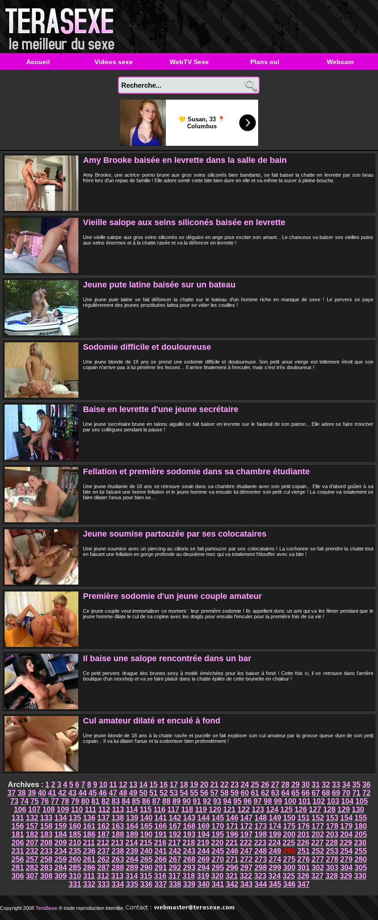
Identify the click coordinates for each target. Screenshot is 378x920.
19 (194, 785)
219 (203, 843)
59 (234, 793)
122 (243, 809)
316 (160, 876)
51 (153, 793)
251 (303, 851)
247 (246, 851)
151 (303, 818)
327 (317, 876)
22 (224, 785)
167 (175, 826)
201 (303, 834)
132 (32, 818)
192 (175, 834)
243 (189, 851)
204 (346, 834)
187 (103, 834)
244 (203, 851)
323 (260, 876)
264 (132, 859)
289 (132, 868)
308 (46, 876)
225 (289, 843)
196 (232, 834)
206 (18, 843)
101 (304, 801)
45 (93, 793)
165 (146, 826)
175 (289, 826)
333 (103, 884)
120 (215, 809)
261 (89, 859)
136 (89, 818)
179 (346, 826)
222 (246, 843)
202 (318, 834)
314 (131, 876)
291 (160, 868)
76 (45, 801)
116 (159, 809)
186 (89, 834)
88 (166, 801)
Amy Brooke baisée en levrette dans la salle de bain (185, 160)
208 (46, 843)
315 (146, 876)
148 (260, 818)
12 (123, 785)
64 (285, 793)
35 (356, 785)
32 (326, 785)
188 (118, 834)
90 (187, 801)
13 (133, 785)
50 (143, 793)
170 (218, 826)
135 (75, 818)
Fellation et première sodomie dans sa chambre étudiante (196, 471)
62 (265, 793)
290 (146, 868)
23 (234, 785)
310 (75, 876)
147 (246, 818)
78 (65, 801)
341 (218, 884)
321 (231, 876)
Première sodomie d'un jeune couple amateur (172, 596)
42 (62, 793)
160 (75, 826)
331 (75, 884)
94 (227, 801)
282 (32, 868)
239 (132, 851)
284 (60, 868)
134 (60, 818)
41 (52, 793)
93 (217, 801)
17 (174, 785)
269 (203, 859)
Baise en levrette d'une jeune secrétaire (160, 409)
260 (75, 859)
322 (246, 876)
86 (146, 801)
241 (160, 851)
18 (184, 785)
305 (360, 868)
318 (189, 876)
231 (18, 851)
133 (46, 818)
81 (95, 801)
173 (260, 826)
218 (189, 843)
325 (289, 876)
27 (275, 785)
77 (55, 801)
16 (163, 785)
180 (360, 826)
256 (18, 859)
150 (289, 818)
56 (204, 793)
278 (332, 859)
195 (218, 834)
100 (290, 801)
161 (89, 826)
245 (218, 851)
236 (89, 851)
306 (18, 876)
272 (246, 859)
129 (343, 809)
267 (175, 859)
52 (163, 793)
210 (75, 843)
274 (275, 859)
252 (318, 851)
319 (203, 876)
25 (255, 785)
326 (303, 876)
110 (77, 809)
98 (268, 801)
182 (32, 834)
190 (146, 834)
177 (318, 826)
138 (118, 818)
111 (90, 809)
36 (366, 785)
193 (189, 834)
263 (118, 859)
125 (286, 809)
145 (218, 818)
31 (316, 785)
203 (332, 834)
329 (346, 876)
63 (275, 793)
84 (126, 801)
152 (318, 818)
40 (42, 793)
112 (104, 809)
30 (305, 785)
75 (34, 801)
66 (305, 793)
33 (336, 785)
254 (346, 851)
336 (146, 884)
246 (232, 851)
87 (156, 801)
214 (131, 843)
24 (245, 785)
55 (194, 793)
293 (189, 868)
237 (103, 851)
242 (175, 851)
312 (103, 876)
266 (160, 859)
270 (218, 859)
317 (174, 876)
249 (275, 851)
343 (246, 884)
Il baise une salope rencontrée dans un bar (167, 658)
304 (346, 868)
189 (132, 834)
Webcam (340, 62)
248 (260, 851)
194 (203, 834)
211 (89, 843)
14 (143, 785)
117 (173, 809)
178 (332, 826)
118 (187, 809)
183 (46, 834)
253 (332, 851)
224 (274, 843)
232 (32, 851)
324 (274, 876)
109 (63, 809)
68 (326, 793)
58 (224, 793)
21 (214, 785)
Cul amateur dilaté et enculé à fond (151, 720)
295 (218, 868)
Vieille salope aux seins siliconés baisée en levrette (184, 222)
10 (103, 785)
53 (174, 793)
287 (103, 868)
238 (118, 851)
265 (146, 859)
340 (203, 884)
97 (258, 801)
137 (103, 818)
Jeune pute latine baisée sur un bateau (159, 284)
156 (18, 826)
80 (85, 801)
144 (203, 818)
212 (103, 843)
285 (75, 868)
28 (285, 785)
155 (360, 818)
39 (32, 793)
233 (46, 851)
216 (160, 843)
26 (265, 785)
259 (60, 859)
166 (160, 826)
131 (18, 818)
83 (116, 801)
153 (332, 818)
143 (189, 818)
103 (333, 801)
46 (103, 793)
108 (48, 809)
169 (203, 826)
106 (20, 809)
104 (347, 801)
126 (301, 809)
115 (146, 809)
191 (160, 834)
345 (275, 884)
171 (232, 826)
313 (117, 876)
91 (197, 801)
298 (260, 868)
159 (60, 826)
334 (118, 884)
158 (46, 826)
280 (360, 859)
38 (22, 793)
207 (32, 843)
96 (247, 801)
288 (118, 868)
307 (32, 876)
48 (123, 793)
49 (133, 793)
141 (160, 818)
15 (153, 785)
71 (356, 793)
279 (346, 859)
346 (289, 884)
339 (189, 884)
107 (34, 809)
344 (260, 884)
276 (303, 859)
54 (184, 793)
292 (175, 868)
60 (245, 793)
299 (275, 868)
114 (132, 809)
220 (217, 843)
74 (24, 801)
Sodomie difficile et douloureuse (147, 347)
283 (46, 868)
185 (75, 834)
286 (89, 868)
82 (105, 801)
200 (289, 834)
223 (260, 843)
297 (246, 868)
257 (32, 859)
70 (346, 793)
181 (18, 834)
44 (82, 793)
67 (316, 793)
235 (75, 851)
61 (255, 793)
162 (103, 826)
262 (103, 859)
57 (214, 793)
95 (237, 801)
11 (113, 785)
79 (75, 801)
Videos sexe (113, 62)
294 (203, 868)
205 (360, 834)
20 (204, 785)
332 (89, 884)
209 (60, 843)
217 (174, 843)
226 (303, 843)
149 (275, 818)
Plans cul (264, 62)
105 (361, 801)
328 (331, 876)
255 (360, 851)
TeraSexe (62, 26)
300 (289, 868)
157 (32, 826)
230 (360, 843)
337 (160, 884)
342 (232, 884)
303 (332, 868)
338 (175, 884)
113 (118, 809)
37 (11, 793)
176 (303, 826)
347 (303, 884)
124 (272, 809)
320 (217, 876)
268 (189, 859)
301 (303, 868)
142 (175, 818)
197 (246, 834)
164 (132, 826)
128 (329, 809)
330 (360, 876)
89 (176, 801)
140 (146, 818)
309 (60, 876)
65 (295, 793)
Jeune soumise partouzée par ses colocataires (174, 533)
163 (118, 826)
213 (117, 843)
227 (317, 843)
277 (318, 859)
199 (275, 834)
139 (132, 818)
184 (60, 834)
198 (260, 834)
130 (358, 809)
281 (18, 868)
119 (201, 809)
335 (132, 884)
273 (260, 859)
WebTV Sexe (189, 62)
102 (319, 801)
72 (366, 793)
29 (295, 785)
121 (229, 809)
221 (231, 843)
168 (189, 826)
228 (331, 843)
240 (146, 851)
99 (278, 801)
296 (232, 868)
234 (60, 851)
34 (346, 785)
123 (258, 809)
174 (275, 826)
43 (72, 793)
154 (346, 818)
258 (46, 859)
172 (246, 826)
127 (315, 809)
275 (289, 859)
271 (232, 859)
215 (146, 843)
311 (89, 876)
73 (14, 801)
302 (318, 868)
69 (336, 793)
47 (113, 793)
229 (346, 843)
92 (207, 801)
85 (136, 801)
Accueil (38, 62)
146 (232, 818)
